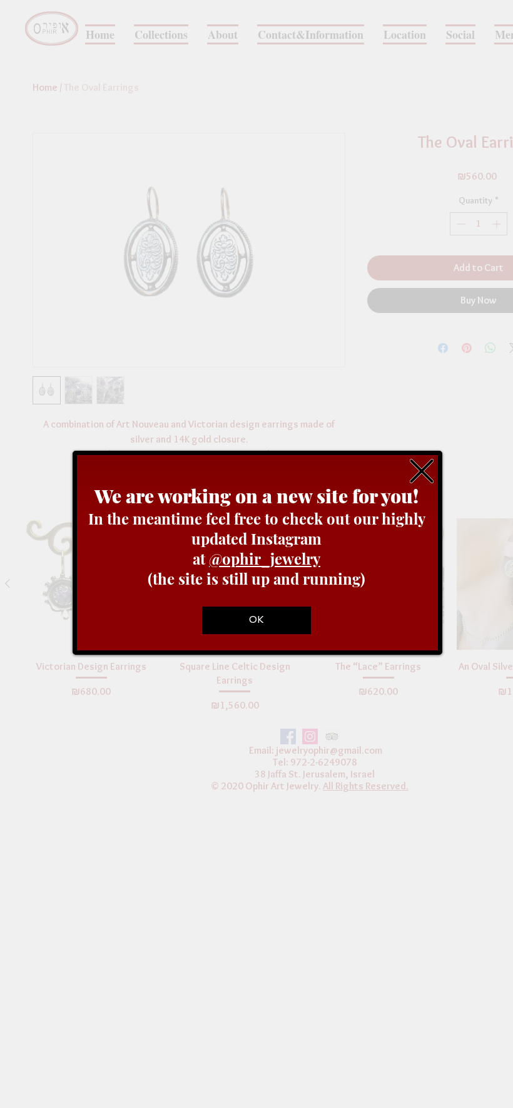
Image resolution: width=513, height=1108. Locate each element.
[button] (422, 471)
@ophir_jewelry (264, 558)
